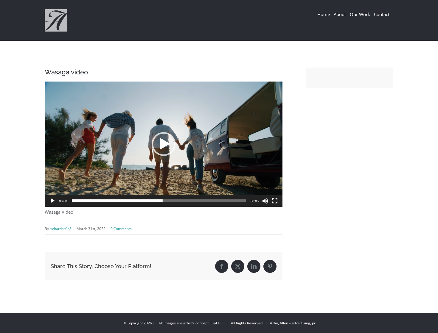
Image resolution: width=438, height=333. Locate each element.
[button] (163, 144)
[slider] (159, 200)
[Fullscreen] (275, 201)
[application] (163, 144)
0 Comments (121, 228)
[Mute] (265, 201)
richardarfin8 (61, 228)
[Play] (52, 201)
